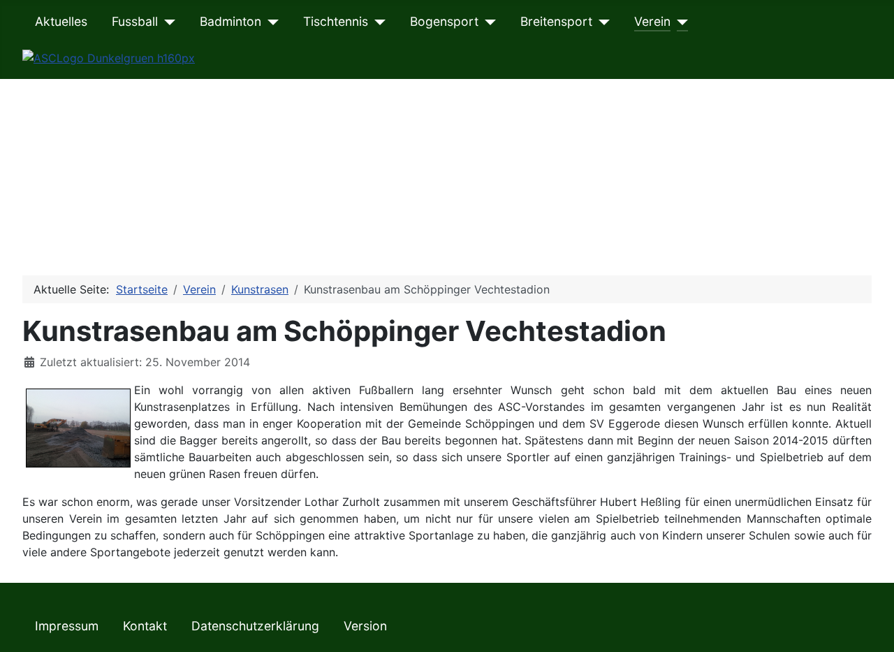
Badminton (230, 21)
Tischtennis (335, 21)
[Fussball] (166, 22)
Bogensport (444, 21)
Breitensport (556, 21)
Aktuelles (61, 21)
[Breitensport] (601, 22)
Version (365, 625)
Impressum (66, 625)
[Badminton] (270, 22)
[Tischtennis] (377, 22)
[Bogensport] (487, 22)
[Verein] (679, 22)
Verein (652, 21)
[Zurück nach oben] (869, 626)
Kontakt (145, 625)
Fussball (135, 21)
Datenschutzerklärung (255, 625)
